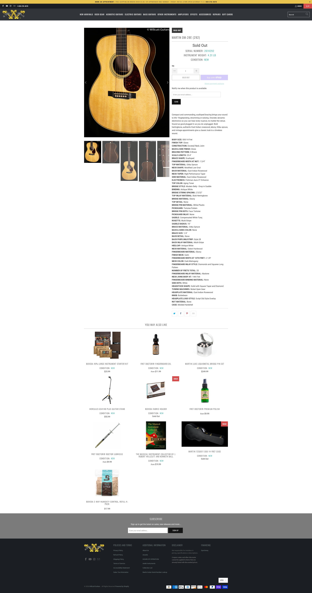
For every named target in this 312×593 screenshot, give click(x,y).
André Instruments (149, 563)
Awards (145, 555)
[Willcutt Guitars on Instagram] (11, 6)
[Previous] (86, 82)
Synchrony (204, 550)
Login (299, 6)
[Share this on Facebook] (180, 313)
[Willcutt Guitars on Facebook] (3, 6)
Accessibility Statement (121, 568)
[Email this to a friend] (193, 313)
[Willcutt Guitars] (13, 14)
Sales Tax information (120, 572)
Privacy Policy (118, 550)
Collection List (147, 568)
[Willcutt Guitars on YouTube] (7, 6)
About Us (146, 550)
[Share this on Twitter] (174, 313)
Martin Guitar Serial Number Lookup (155, 572)
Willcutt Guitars (94, 586)
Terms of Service (119, 563)
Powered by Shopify (122, 586)
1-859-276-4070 (22, 6)
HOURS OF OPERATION (151, 559)
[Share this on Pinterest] (187, 313)
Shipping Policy (118, 559)
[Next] (168, 82)
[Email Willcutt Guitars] (14, 6)
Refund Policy (118, 555)
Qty (173, 66)
